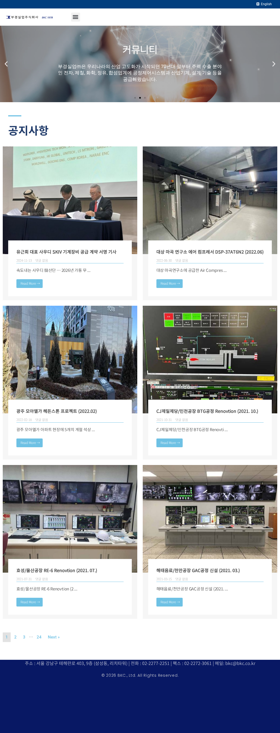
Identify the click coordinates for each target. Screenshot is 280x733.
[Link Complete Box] (70, 223)
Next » (54, 637)
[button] (75, 17)
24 (39, 637)
